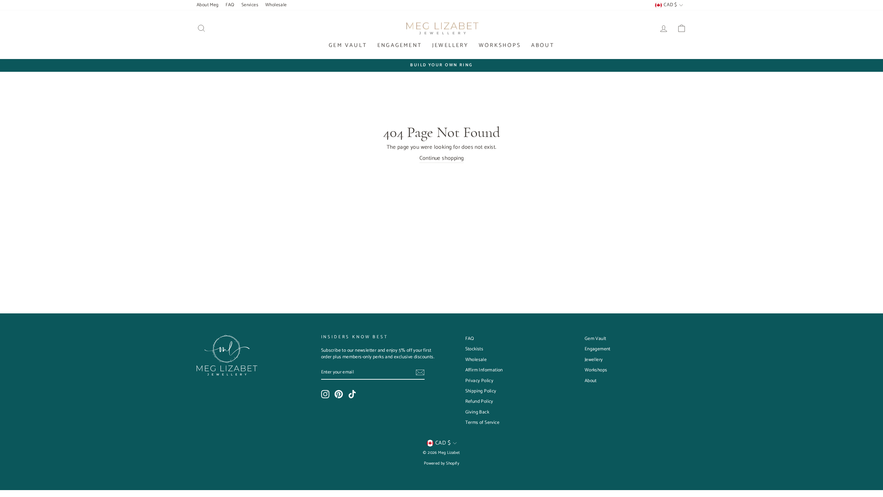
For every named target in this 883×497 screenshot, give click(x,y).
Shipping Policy (480, 391)
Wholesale (276, 5)
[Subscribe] (420, 372)
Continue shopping (441, 159)
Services (249, 5)
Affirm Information (484, 370)
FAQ (230, 5)
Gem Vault (348, 45)
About (542, 45)
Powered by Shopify (441, 463)
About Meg (208, 5)
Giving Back (477, 412)
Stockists (474, 349)
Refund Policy (479, 401)
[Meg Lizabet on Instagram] (325, 394)
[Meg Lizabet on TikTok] (352, 394)
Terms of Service (482, 422)
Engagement (399, 45)
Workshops (500, 45)
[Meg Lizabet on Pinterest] (339, 394)
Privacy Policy (479, 380)
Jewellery (450, 45)
